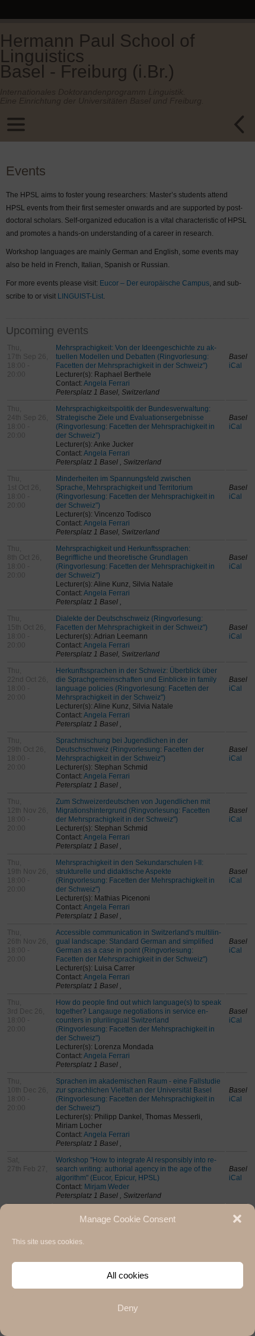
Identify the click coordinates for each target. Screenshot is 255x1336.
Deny (127, 1308)
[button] (237, 1219)
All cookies (128, 1275)
